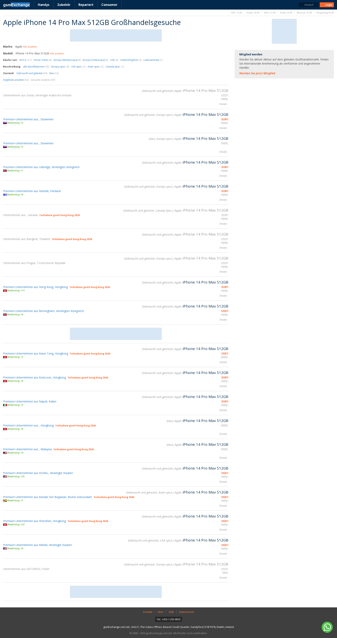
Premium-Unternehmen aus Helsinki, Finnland (32, 191)
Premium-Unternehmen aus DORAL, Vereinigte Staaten (38, 473)
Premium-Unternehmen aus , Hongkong (28, 425)
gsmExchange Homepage (16, 5)
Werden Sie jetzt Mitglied (257, 73)
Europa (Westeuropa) (67, 60)
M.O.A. (26, 60)
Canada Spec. (115, 66)
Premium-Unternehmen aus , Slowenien (28, 119)
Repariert (85, 5)
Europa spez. (60, 66)
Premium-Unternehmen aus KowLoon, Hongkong (34, 377)
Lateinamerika (153, 60)
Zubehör (63, 5)
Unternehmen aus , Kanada (20, 215)
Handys (43, 5)
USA (114, 60)
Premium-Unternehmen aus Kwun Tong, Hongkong (35, 353)
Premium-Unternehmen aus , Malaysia (27, 449)
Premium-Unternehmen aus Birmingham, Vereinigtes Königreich (43, 311)
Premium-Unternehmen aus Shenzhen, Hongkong (34, 521)
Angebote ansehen (16, 80)
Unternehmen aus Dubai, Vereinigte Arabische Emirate (37, 95)
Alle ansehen (30, 46)
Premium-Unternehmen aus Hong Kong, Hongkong (35, 287)
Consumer (109, 5)
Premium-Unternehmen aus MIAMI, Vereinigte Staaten (37, 545)
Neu (54, 73)
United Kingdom (130, 60)
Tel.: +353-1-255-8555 (169, 619)
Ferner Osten (42, 60)
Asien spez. (95, 66)
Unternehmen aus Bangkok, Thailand (26, 239)
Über (160, 612)
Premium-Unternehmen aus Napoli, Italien (29, 401)
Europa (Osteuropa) (95, 60)
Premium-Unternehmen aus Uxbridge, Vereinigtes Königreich (41, 167)
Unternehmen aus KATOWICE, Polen (26, 569)
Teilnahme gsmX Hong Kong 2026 (59, 215)
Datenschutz (186, 612)
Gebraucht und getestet (31, 73)
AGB (171, 612)
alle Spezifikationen (36, 66)
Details (223, 104)
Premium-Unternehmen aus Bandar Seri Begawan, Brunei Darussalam (47, 497)
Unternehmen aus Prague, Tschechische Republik (34, 263)
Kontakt (147, 612)
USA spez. (78, 66)
